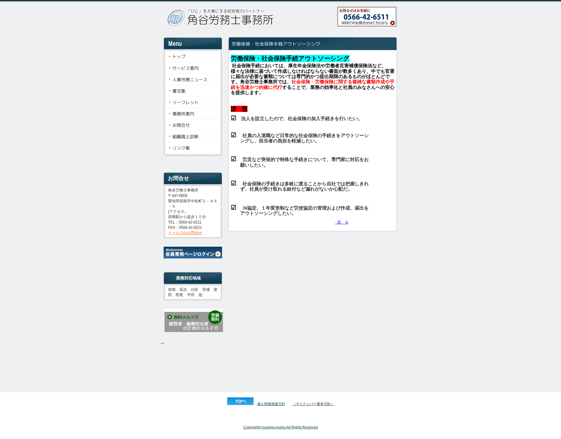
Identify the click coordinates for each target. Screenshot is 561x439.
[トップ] (240, 404)
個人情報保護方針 (271, 404)
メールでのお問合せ (185, 233)
